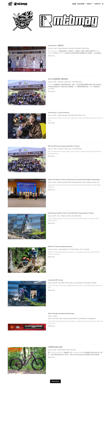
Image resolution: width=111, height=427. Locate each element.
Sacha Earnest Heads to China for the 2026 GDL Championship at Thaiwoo (71, 213)
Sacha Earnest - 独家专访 (56, 45)
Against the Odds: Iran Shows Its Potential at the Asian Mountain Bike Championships (74, 179)
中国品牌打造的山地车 (55, 347)
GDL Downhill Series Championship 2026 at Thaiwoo (64, 146)
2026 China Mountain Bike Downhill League (61, 313)
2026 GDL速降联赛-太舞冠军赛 (58, 79)
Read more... (51, 55)
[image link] (17, 3)
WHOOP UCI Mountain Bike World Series (60, 246)
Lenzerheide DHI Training (55, 280)
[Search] (102, 4)
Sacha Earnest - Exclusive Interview (58, 112)
